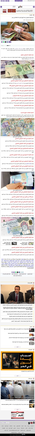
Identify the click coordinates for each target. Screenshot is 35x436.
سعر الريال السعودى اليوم (18, 275)
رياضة (25, 426)
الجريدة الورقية (18, 0)
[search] (1, 7)
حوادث (14, 426)
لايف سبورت (6, 430)
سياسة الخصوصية (14, 432)
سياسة (28, 426)
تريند (7, 428)
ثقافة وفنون (18, 426)
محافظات (10, 426)
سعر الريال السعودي (19, 48)
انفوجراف (3, 428)
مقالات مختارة (30, 428)
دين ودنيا (18, 428)
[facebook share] (7, 42)
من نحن (22, 432)
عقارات (26, 428)
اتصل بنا (19, 432)
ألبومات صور (10, 428)
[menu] (34, 7)
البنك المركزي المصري (20, 83)
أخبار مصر (32, 426)
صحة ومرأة (22, 428)
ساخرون (14, 428)
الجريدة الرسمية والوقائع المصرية (14, 430)
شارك (9, 41)
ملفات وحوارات (28, 430)
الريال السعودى (29, 274)
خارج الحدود (6, 426)
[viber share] (12, 272)
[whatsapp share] (3, 42)
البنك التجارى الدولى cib (6, 274)
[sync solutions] (23, 434)
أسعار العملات (31, 58)
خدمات (3, 426)
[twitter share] (5, 42)
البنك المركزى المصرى (22, 274)
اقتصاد (22, 426)
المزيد (17, 347)
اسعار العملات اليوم (15, 274)
